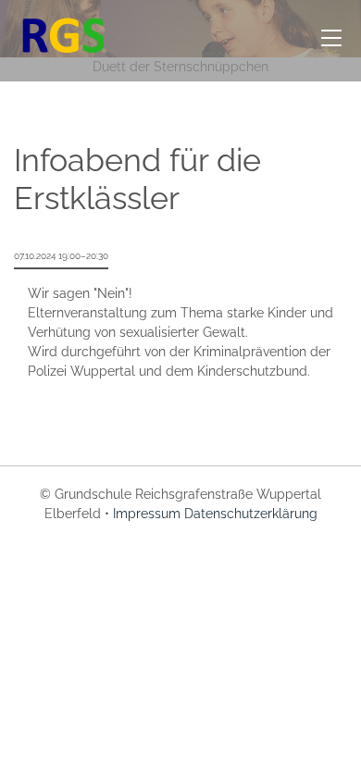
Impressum (146, 513)
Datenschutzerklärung (250, 513)
